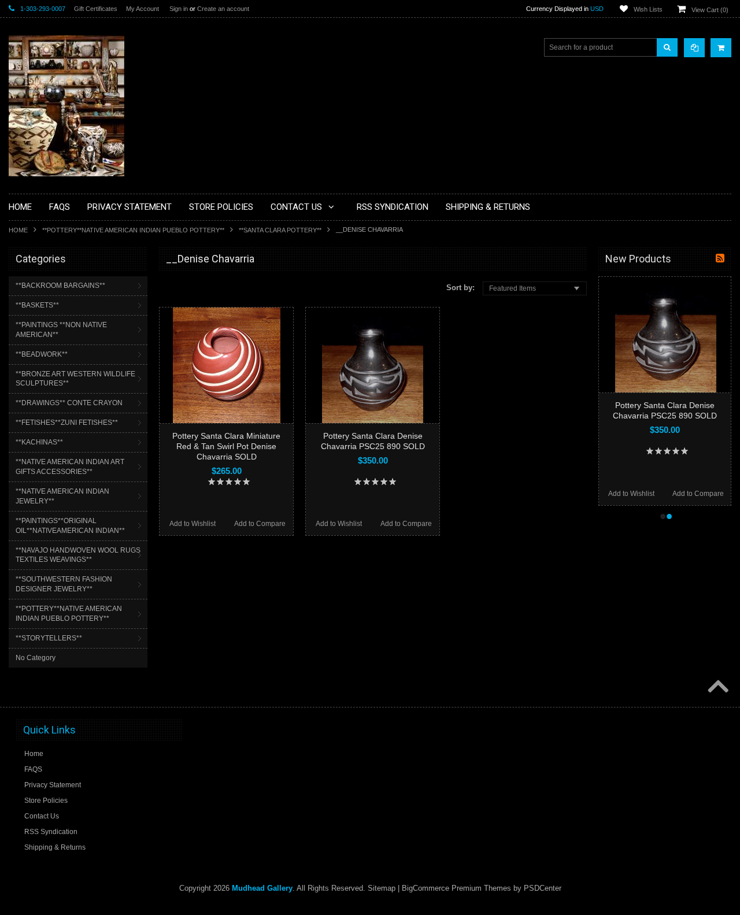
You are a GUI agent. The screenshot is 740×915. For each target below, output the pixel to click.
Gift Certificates (95, 8)
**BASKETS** (37, 305)
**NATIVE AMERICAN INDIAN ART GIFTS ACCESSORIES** (70, 467)
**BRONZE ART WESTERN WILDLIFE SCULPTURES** (75, 379)
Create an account (223, 8)
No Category (36, 658)
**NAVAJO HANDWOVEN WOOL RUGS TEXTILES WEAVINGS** (78, 555)
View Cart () (709, 9)
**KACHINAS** (39, 442)
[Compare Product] (694, 47)
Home (18, 230)
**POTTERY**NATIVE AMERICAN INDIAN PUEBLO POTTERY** (133, 230)
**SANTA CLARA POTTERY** (280, 230)
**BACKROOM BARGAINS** (60, 285)
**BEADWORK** (42, 354)
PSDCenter (542, 888)
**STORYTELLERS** (49, 638)
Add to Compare (260, 524)
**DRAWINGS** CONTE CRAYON (69, 403)
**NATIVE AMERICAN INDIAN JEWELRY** (62, 496)
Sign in (178, 8)
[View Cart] (721, 47)
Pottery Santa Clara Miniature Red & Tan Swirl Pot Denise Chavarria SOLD (226, 446)
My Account (142, 8)
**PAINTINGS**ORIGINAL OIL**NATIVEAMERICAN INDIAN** (70, 526)
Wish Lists (648, 9)
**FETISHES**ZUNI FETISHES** (67, 422)
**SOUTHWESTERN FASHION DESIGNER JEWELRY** (64, 584)
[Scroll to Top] (716, 687)
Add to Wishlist (192, 524)
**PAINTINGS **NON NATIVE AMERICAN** (61, 330)
